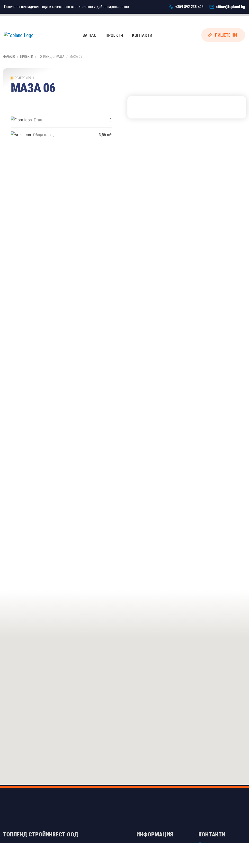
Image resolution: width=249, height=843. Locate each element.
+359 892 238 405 (189, 6)
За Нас (90, 35)
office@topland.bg (230, 6)
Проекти (114, 35)
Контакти (142, 35)
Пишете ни (226, 35)
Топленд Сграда (51, 57)
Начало (9, 57)
